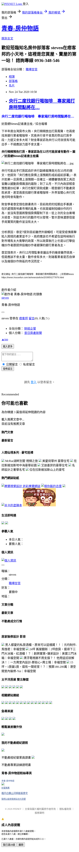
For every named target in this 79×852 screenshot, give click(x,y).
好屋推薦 (5, 788)
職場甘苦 (31, 69)
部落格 (13, 81)
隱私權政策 (65, 809)
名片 (12, 85)
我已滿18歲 (9, 844)
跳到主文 (7, 38)
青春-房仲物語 (20, 28)
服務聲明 (39, 812)
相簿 (12, 76)
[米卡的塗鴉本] (11, 505)
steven (5, 297)
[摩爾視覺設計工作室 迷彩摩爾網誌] (20, 486)
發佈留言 (7, 368)
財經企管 (30, 328)
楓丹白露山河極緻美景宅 (14, 793)
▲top (4, 339)
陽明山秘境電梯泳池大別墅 (13, 799)
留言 (32, 318)
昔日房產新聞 (33, 333)
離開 (21, 844)
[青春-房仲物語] (2, 784)
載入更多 (7, 346)
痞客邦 (23, 318)
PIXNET (17, 809)
